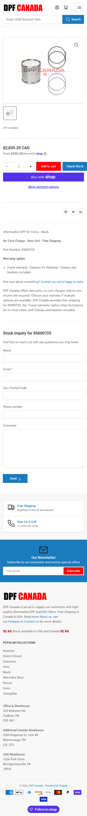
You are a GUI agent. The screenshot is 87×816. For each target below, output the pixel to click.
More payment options (43, 187)
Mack (7, 672)
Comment (9, 425)
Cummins (9, 661)
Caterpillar (10, 693)
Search (76, 19)
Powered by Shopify (56, 785)
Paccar (7, 683)
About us (45, 617)
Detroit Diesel (12, 656)
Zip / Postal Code (15, 388)
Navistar (8, 651)
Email (8, 369)
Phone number (12, 407)
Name (7, 350)
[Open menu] (79, 7)
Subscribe (73, 571)
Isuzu (6, 688)
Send (13, 478)
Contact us (31, 621)
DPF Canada (10, 128)
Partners (14, 621)
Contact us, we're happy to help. (62, 282)
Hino (6, 667)
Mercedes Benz (13, 677)
